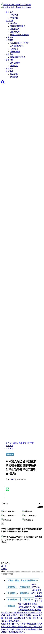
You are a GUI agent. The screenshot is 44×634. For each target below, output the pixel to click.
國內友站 (14, 74)
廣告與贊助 (15, 52)
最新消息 (9, 12)
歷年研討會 (15, 63)
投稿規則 (14, 49)
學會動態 (14, 15)
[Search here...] (2, 83)
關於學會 (9, 21)
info (12, 479)
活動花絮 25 (28, 600)
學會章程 (9, 38)
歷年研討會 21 (13, 600)
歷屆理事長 (15, 29)
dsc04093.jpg (27, 571)
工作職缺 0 (12, 593)
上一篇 (4, 566)
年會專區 (9, 40)
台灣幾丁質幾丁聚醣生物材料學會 (20, 443)
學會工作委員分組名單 (19, 35)
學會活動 (9, 60)
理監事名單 (15, 32)
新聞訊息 (9, 446)
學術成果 (9, 54)
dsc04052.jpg (11, 571)
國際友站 (14, 77)
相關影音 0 (12, 606)
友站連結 (9, 71)
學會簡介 (14, 23)
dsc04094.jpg (36, 571)
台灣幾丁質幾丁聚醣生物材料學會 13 (23, 580)
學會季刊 (14, 18)
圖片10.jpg (10, 574)
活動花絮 (14, 66)
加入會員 (9, 69)
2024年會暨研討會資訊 (19, 43)
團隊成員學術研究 (17, 57)
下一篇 (4, 569)
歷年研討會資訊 (16, 46)
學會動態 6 (12, 587)
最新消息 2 (24, 593)
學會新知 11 (25, 587)
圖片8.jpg (19, 571)
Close (4, 542)
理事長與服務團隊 (17, 26)
